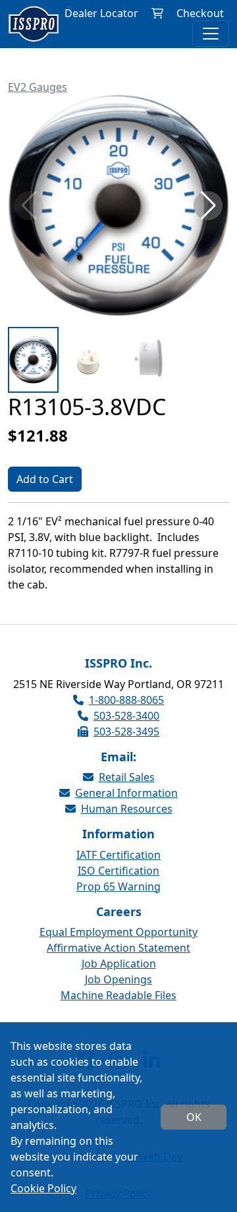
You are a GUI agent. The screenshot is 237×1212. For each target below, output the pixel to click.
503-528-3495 (126, 731)
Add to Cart (44, 479)
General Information (126, 793)
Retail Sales (127, 777)
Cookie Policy (43, 1188)
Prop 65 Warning (118, 886)
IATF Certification (118, 855)
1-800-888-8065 (126, 700)
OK (193, 1117)
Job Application (119, 963)
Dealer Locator (101, 13)
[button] (208, 205)
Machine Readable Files (118, 995)
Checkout (200, 13)
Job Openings (118, 979)
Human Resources (126, 808)
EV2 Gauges (37, 87)
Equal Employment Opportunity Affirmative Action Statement (119, 940)
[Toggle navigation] (210, 33)
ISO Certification (118, 870)
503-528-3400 (126, 715)
